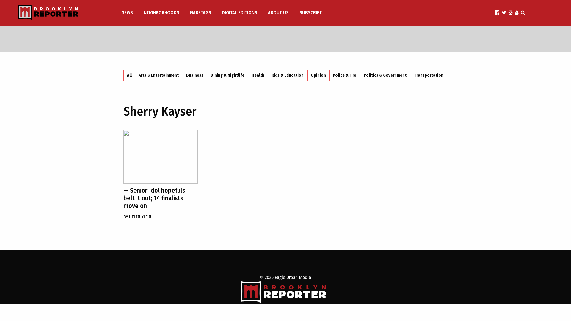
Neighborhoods (161, 12)
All (129, 75)
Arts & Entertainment (159, 75)
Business (194, 75)
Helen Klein (137, 217)
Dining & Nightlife (227, 75)
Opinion (318, 75)
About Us (278, 12)
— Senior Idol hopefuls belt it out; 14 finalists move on (154, 198)
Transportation (428, 75)
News (127, 12)
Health (258, 75)
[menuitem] (128, 13)
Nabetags (200, 12)
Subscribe (310, 12)
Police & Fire (344, 75)
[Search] (523, 12)
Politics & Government (385, 75)
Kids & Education (288, 75)
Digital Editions (239, 12)
